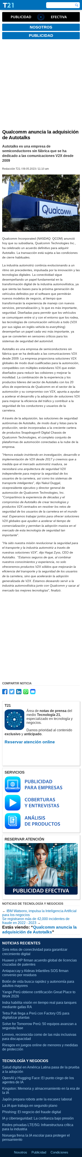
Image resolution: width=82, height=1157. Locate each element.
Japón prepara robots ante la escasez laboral (37, 1099)
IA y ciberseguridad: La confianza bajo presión (38, 1118)
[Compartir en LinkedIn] (18, 691)
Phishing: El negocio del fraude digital (31, 1112)
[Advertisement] (41, 86)
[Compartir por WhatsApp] (25, 691)
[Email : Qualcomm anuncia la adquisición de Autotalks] (32, 691)
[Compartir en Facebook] (4, 691)
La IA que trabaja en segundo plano (29, 1105)
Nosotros (20, 1152)
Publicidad (38, 1152)
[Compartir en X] (11, 691)
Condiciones (59, 1152)
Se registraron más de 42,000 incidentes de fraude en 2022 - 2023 (36, 921)
